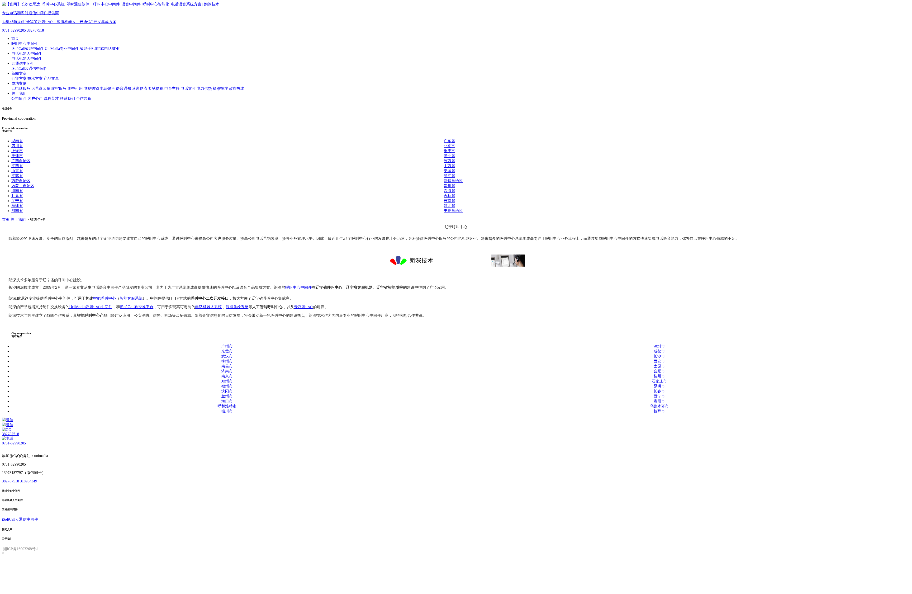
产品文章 (51, 78)
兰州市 (227, 396)
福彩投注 (220, 88)
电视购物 (91, 88)
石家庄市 (659, 381)
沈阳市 (227, 391)
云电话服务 (20, 88)
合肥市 (659, 371)
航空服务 (58, 88)
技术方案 (35, 78)
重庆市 (449, 151)
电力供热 (204, 88)
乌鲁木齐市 (659, 406)
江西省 (17, 166)
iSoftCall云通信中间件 (29, 68)
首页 (15, 39)
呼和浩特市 (227, 406)
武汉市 (227, 356)
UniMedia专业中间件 (62, 49)
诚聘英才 (51, 98)
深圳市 (659, 346)
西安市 (659, 361)
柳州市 (227, 361)
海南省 (17, 191)
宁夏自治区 (453, 211)
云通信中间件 (22, 63)
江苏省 (17, 176)
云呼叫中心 (303, 307)
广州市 (227, 346)
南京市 (227, 376)
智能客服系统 (131, 298)
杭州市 (659, 376)
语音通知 (123, 88)
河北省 (449, 206)
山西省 (449, 166)
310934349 (28, 481)
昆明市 (659, 386)
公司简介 (19, 98)
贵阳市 (659, 401)
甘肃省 (17, 196)
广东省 (449, 141)
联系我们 (67, 98)
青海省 (449, 191)
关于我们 (19, 93)
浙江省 (449, 176)
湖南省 (17, 141)
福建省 (17, 206)
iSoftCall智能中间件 (27, 49)
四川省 (17, 146)
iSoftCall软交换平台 (136, 307)
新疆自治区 (453, 181)
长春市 (659, 391)
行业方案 (19, 78)
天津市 (17, 156)
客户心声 (35, 98)
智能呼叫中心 (104, 298)
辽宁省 (17, 201)
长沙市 (659, 356)
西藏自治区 (20, 181)
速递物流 (139, 88)
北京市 (449, 146)
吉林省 (449, 196)
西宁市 (659, 396)
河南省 (17, 211)
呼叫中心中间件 (24, 44)
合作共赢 (83, 98)
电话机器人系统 (208, 307)
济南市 (227, 371)
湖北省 (449, 156)
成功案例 (19, 83)
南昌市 (227, 366)
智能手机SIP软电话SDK (100, 49)
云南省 (449, 201)
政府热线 (236, 88)
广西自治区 (20, 161)
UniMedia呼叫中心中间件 (90, 307)
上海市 (17, 151)
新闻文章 (19, 73)
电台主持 (172, 88)
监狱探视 (155, 88)
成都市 (659, 351)
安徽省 (449, 171)
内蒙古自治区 (22, 186)
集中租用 (75, 88)
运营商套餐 (40, 88)
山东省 (17, 171)
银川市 (227, 411)
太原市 (659, 366)
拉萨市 (659, 411)
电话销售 (107, 88)
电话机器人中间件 (26, 54)
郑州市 (227, 381)
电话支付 (188, 88)
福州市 (227, 386)
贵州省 (449, 186)
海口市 (227, 401)
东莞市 (227, 351)
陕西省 (449, 161)
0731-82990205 (14, 30)
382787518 (35, 30)
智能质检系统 (237, 307)
